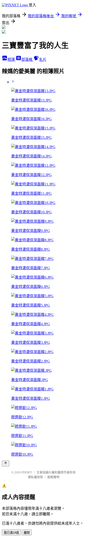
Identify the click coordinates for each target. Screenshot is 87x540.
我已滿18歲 (11, 532)
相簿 (11, 60)
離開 (27, 532)
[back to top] (5, 463)
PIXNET (27, 472)
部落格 (27, 60)
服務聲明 (53, 477)
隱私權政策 (35, 477)
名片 (42, 60)
